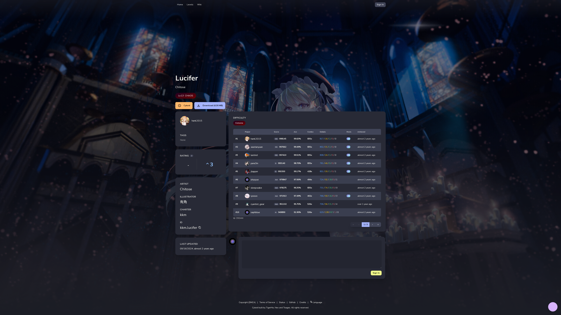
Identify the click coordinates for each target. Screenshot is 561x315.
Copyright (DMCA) (247, 302)
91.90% (297, 212)
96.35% (297, 187)
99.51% (297, 155)
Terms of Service (267, 302)
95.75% (297, 204)
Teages (286, 307)
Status (282, 302)
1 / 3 (366, 224)
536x (309, 204)
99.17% (297, 171)
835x (309, 138)
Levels (190, 4)
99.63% (297, 138)
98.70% (297, 163)
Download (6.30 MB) (213, 105)
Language (317, 302)
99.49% (297, 147)
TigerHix (270, 307)
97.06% (297, 179)
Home (180, 4)
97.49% (297, 196)
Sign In (380, 4)
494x (309, 179)
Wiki (199, 4)
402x (309, 196)
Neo (277, 307)
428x (309, 171)
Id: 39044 (238, 218)
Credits (302, 302)
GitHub (292, 302)
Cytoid (187, 105)
